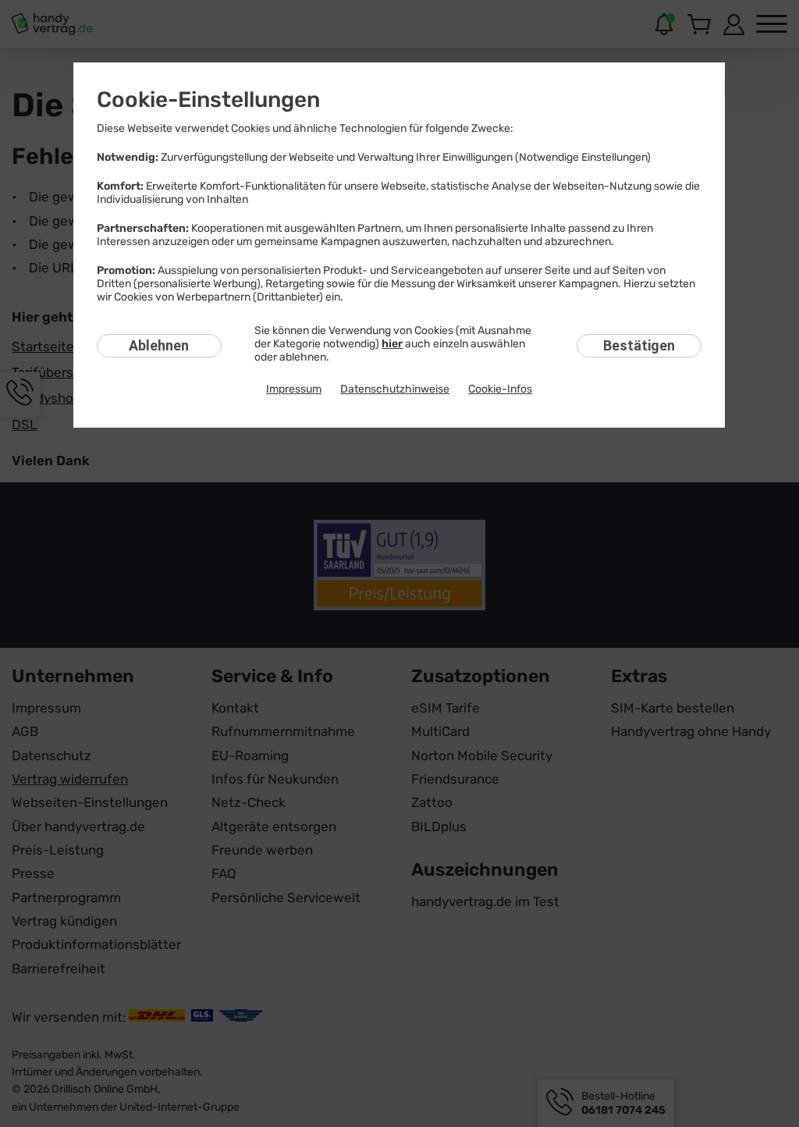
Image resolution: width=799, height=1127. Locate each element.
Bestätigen (639, 345)
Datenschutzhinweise (394, 389)
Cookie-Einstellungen (208, 99)
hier (392, 343)
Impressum (293, 389)
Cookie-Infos (500, 389)
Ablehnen (159, 345)
